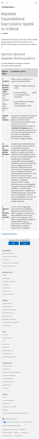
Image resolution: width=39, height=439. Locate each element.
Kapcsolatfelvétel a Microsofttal (10, 429)
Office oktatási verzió (7, 316)
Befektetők (5, 410)
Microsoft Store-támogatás (9, 281)
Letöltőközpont (6, 278)
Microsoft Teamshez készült (9, 357)
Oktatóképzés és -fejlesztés (9, 319)
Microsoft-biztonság (7, 338)
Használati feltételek (7, 432)
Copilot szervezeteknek (8, 253)
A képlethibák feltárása (9, 234)
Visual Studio (5, 388)
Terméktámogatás (8, 7)
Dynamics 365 (5, 344)
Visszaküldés (5, 284)
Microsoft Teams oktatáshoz (9, 309)
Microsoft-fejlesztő (7, 366)
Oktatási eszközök (6, 306)
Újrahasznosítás (6, 291)
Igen (13, 243)
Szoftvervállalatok (6, 385)
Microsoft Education (7, 303)
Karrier (4, 397)
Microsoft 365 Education (8, 313)
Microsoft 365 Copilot (7, 353)
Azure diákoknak (6, 325)
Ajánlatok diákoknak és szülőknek (10, 322)
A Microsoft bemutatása (8, 400)
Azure (3, 341)
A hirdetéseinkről (24, 432)
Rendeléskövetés (6, 288)
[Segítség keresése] (7, 2)
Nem (25, 243)
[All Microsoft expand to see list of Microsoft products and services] (2, 2)
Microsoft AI (5, 334)
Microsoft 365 (5, 260)
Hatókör (5, 33)
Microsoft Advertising (7, 350)
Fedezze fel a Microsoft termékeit (10, 263)
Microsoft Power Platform (8, 382)
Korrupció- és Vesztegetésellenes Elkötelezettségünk (15, 413)
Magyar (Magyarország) (11, 418)
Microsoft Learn (6, 369)
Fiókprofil (4, 275)
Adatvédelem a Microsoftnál (9, 407)
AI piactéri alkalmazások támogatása (11, 372)
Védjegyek (16, 432)
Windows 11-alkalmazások (8, 266)
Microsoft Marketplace (7, 378)
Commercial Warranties (8, 294)
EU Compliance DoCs (7, 435)
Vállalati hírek (5, 403)
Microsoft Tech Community (8, 375)
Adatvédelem (22, 429)
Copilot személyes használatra (9, 256)
